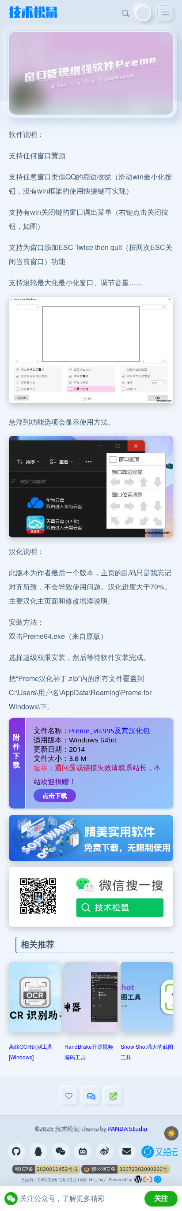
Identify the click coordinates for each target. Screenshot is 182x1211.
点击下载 (54, 795)
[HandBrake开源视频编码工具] (90, 997)
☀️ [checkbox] (171, 1133)
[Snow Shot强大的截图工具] (147, 997)
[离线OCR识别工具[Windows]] (35, 997)
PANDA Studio (127, 1128)
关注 (161, 1198)
